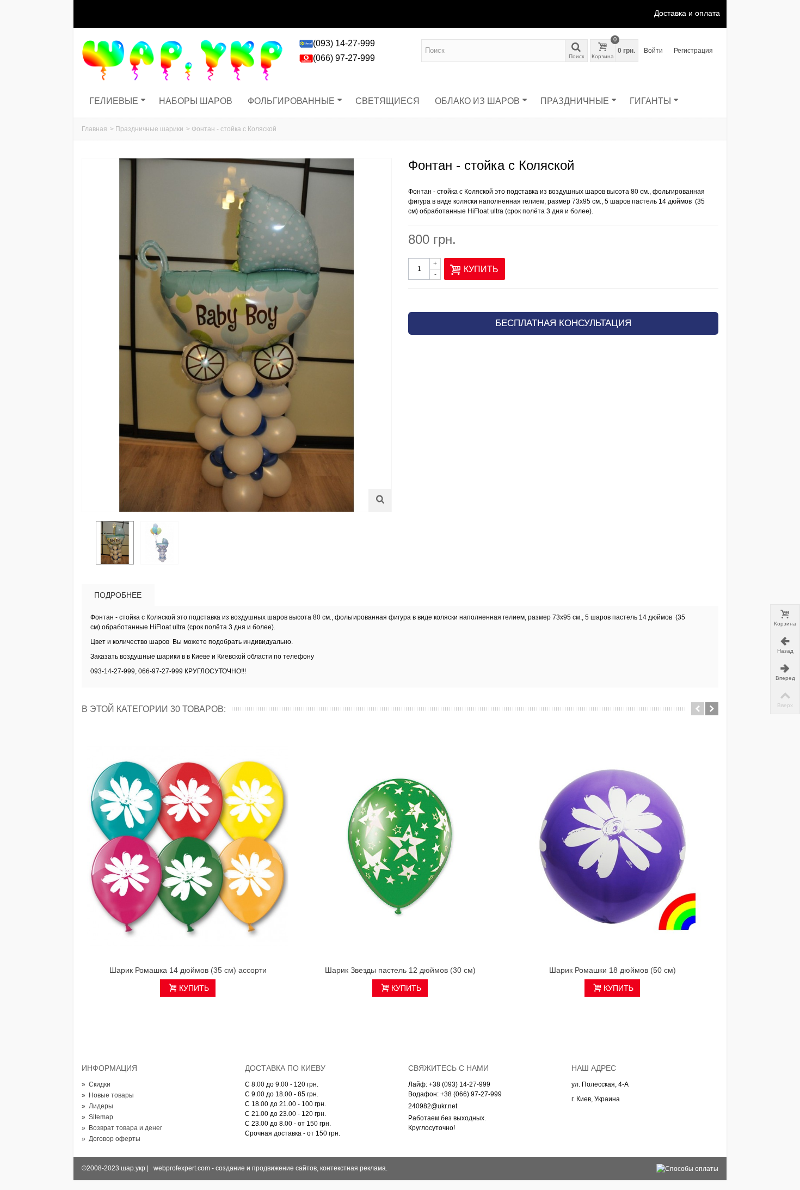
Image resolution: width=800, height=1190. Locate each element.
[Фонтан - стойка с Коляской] (115, 543)
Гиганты (650, 101)
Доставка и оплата (687, 13)
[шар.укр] (182, 59)
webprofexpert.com (181, 1168)
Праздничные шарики (149, 129)
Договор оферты (111, 1139)
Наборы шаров (195, 101)
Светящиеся (387, 101)
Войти (653, 50)
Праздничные (574, 101)
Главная (94, 129)
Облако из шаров (477, 101)
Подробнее (117, 595)
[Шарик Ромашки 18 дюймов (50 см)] (612, 846)
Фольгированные (291, 101)
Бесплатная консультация (563, 323)
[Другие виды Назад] (87, 543)
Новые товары (108, 1095)
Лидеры (97, 1106)
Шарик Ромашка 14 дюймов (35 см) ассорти (188, 970)
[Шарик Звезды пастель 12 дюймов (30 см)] (400, 846)
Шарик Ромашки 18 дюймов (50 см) (612, 970)
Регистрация (693, 50)
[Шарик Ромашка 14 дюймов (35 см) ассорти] (187, 846)
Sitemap (97, 1117)
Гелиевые (113, 101)
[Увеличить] (379, 500)
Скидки (96, 1084)
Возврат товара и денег (122, 1128)
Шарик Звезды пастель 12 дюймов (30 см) (400, 970)
